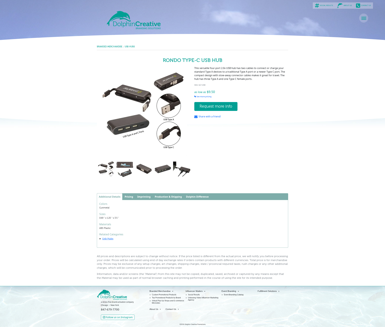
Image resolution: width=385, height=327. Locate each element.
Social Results (194, 295)
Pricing (129, 196)
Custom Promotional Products (164, 295)
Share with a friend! (209, 116)
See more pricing (203, 96)
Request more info (216, 106)
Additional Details (109, 196)
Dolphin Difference (197, 196)
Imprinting (144, 196)
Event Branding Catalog (233, 295)
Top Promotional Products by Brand (166, 298)
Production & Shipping (168, 196)
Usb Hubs (130, 46)
